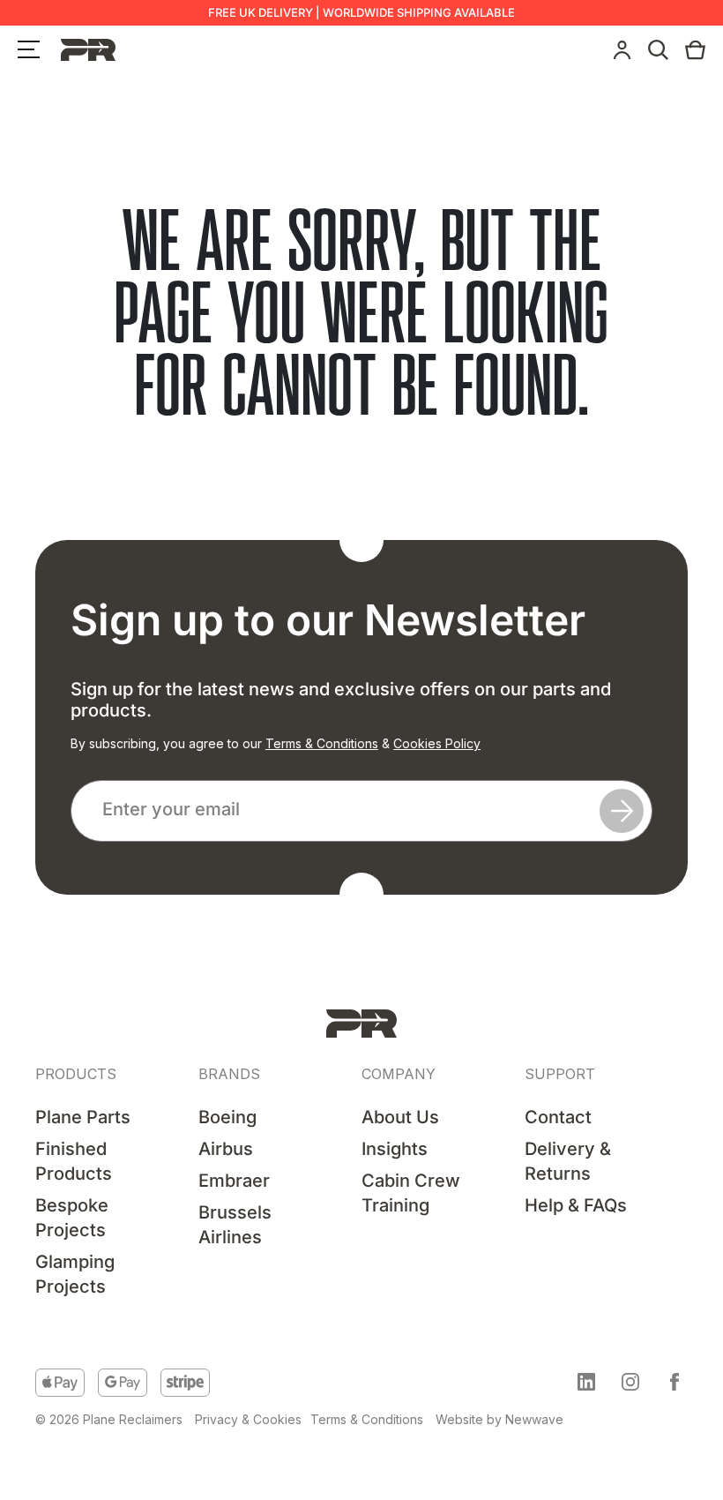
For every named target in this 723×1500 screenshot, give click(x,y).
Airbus (225, 1148)
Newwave (534, 1419)
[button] (586, 1382)
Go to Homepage (361, 459)
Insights (395, 1148)
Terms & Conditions (321, 743)
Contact (558, 1117)
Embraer (234, 1180)
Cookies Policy (437, 743)
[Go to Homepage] (361, 1023)
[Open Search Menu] (658, 50)
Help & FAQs (576, 1205)
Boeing (227, 1117)
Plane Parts (82, 1117)
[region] (229, 1365)
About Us (400, 1117)
